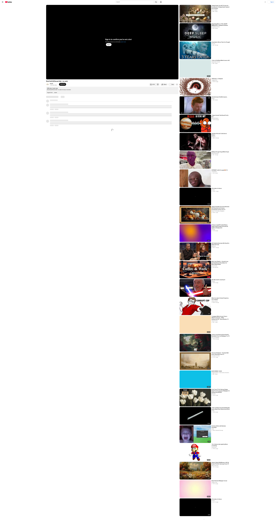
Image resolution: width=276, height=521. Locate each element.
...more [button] (55, 92)
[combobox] (134, 2)
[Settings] (265, 2)
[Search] (156, 2)
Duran (51, 83)
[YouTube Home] (8, 2)
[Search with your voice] (160, 2)
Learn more (123, 41)
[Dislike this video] (158, 84)
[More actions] (177, 84)
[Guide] (2, 2)
